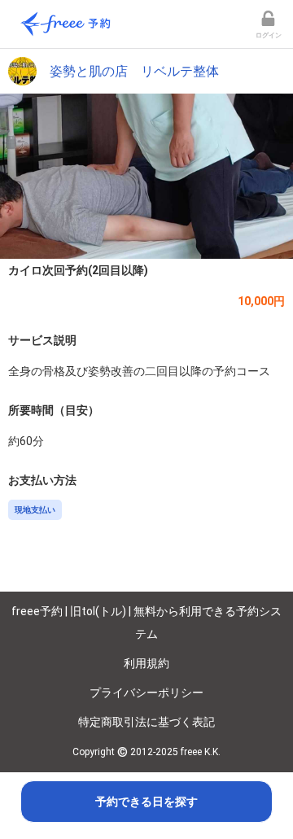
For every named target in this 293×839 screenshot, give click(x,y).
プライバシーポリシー (146, 692)
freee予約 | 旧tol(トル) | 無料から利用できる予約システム (146, 622)
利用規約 (146, 663)
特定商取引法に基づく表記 (146, 721)
